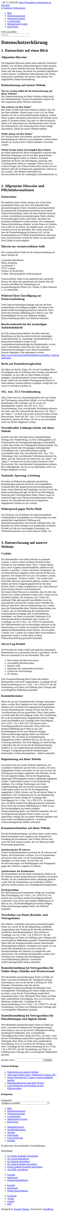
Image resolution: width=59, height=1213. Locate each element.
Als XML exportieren (17, 1169)
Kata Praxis (12, 26)
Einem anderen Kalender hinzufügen (24, 1167)
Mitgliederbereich (15, 1127)
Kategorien (6, 1100)
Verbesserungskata (16, 18)
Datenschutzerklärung (17, 1180)
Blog (9, 13)
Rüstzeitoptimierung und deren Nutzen (25, 1083)
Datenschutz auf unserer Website (22, 1072)
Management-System (17, 24)
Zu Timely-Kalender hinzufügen (22, 1156)
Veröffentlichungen (16, 1129)
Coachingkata (13, 21)
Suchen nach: (7, 1060)
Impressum (12, 1177)
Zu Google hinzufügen (18, 1158)
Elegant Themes (21, 1209)
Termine (11, 1132)
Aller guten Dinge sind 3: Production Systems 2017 (31, 1074)
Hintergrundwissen (16, 15)
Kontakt (11, 1140)
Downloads (12, 1135)
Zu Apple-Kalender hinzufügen (22, 1164)
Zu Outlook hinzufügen (18, 1161)
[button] (7, 1151)
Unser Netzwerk (15, 1138)
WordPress (48, 1209)
